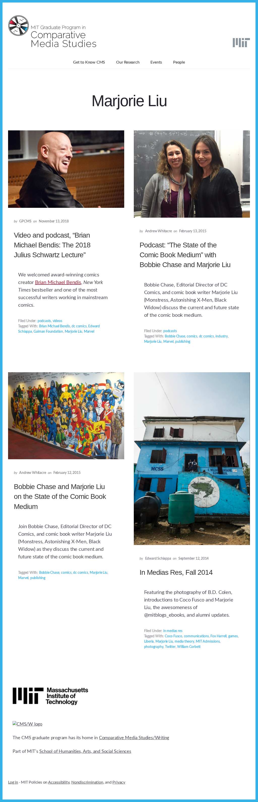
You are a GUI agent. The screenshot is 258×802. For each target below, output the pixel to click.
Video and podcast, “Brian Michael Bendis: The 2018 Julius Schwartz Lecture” (52, 245)
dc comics (79, 326)
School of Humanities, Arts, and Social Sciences (85, 751)
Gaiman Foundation (48, 331)
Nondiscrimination (87, 782)
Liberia (149, 641)
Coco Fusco (173, 636)
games (233, 636)
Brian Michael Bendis (58, 282)
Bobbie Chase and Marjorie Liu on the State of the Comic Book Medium (60, 496)
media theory (184, 641)
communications (196, 636)
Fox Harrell (218, 636)
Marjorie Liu (73, 331)
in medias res (172, 631)
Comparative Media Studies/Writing (134, 738)
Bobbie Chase (175, 336)
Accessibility (58, 782)
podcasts (44, 321)
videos (57, 321)
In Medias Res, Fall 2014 (176, 572)
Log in (13, 782)
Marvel (89, 331)
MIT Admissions (208, 641)
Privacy (118, 782)
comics (192, 336)
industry (221, 336)
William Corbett (189, 647)
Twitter (170, 647)
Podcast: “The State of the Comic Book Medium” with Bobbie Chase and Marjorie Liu (185, 255)
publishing (182, 341)
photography (154, 647)
